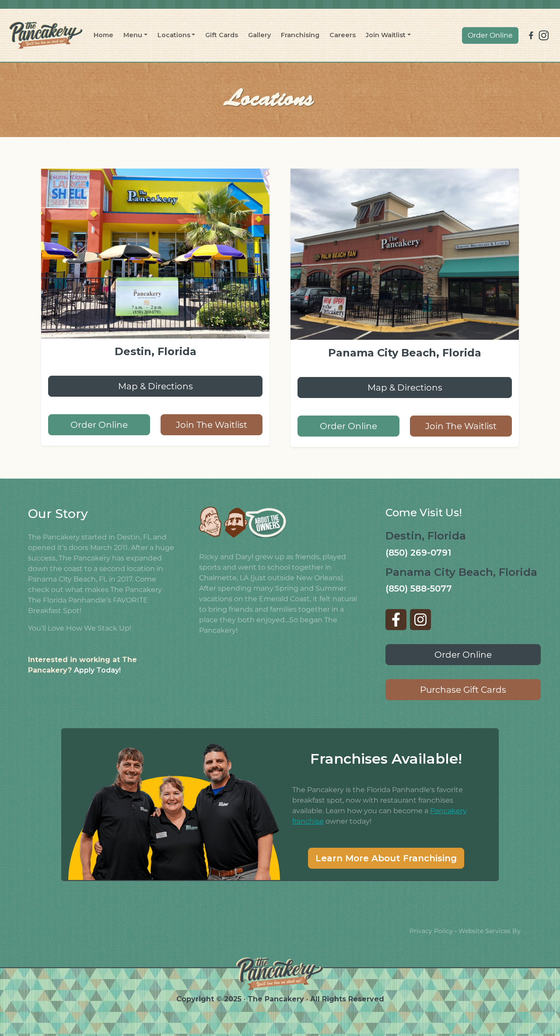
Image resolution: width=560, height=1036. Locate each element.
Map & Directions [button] (155, 386)
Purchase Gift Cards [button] (463, 689)
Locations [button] (174, 35)
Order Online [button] (490, 35)
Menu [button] (132, 35)
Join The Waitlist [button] (211, 424)
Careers (342, 35)
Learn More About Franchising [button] (386, 858)
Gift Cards (221, 35)
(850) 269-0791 (418, 552)
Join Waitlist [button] (386, 35)
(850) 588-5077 (418, 588)
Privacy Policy (431, 931)
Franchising (300, 35)
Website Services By (489, 931)
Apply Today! (97, 670)
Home (103, 35)
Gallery (259, 35)
